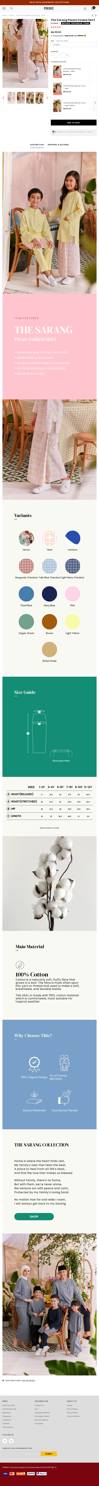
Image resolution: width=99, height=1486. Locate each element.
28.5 (69, 816)
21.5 (69, 794)
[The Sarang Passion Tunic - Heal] (57, 89)
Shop (12, 15)
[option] (25, 53)
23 (79, 794)
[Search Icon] (11, 8)
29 (60, 802)
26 (42, 802)
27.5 (51, 802)
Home (4, 15)
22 (51, 816)
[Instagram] (11, 1441)
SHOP (34, 1216)
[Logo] (49, 8)
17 (42, 794)
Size (59, 41)
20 (60, 794)
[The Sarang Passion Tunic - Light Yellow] (57, 106)
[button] (56, 27)
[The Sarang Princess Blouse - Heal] (57, 72)
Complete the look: (58, 62)
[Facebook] (4, 1441)
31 (79, 816)
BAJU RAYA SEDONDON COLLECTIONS (49, 2)
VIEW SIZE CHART (62, 41)
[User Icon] (85, 8)
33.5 (88, 802)
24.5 (88, 794)
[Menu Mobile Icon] (4, 8)
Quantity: (54, 51)
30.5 (69, 802)
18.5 (51, 794)
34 (88, 816)
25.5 (60, 816)
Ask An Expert (28, 1380)
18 (42, 816)
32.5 (78, 802)
